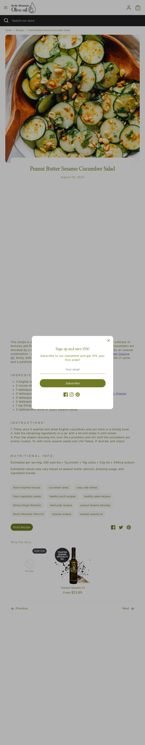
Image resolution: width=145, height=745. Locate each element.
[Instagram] (71, 394)
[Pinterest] (78, 394)
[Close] (108, 340)
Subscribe (73, 383)
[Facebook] (65, 394)
